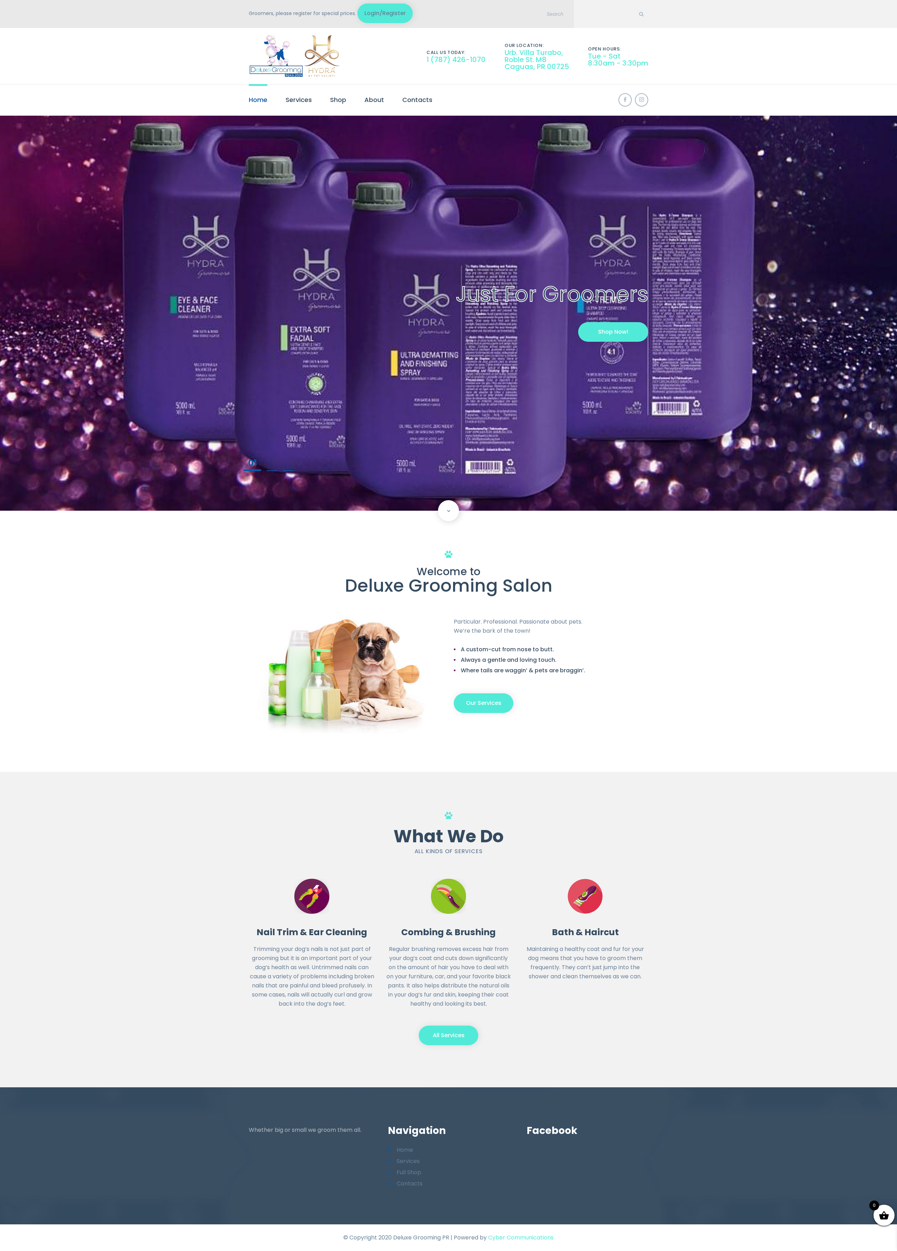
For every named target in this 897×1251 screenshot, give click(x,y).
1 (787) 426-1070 (456, 59)
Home (258, 99)
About (374, 99)
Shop (338, 99)
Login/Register (385, 13)
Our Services (483, 703)
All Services (449, 1035)
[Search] (641, 14)
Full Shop (409, 1172)
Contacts (417, 99)
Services (299, 99)
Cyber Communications (521, 1237)
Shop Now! (613, 332)
